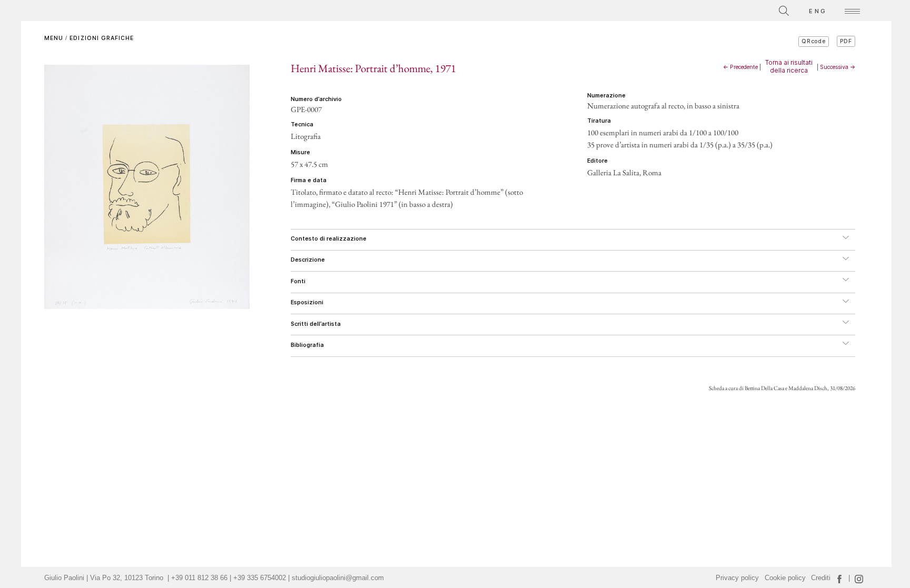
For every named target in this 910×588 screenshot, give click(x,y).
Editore (597, 160)
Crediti (820, 578)
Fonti (298, 281)
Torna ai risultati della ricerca (789, 66)
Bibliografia (307, 345)
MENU (53, 38)
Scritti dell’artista (316, 324)
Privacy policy (737, 578)
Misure (300, 152)
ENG (818, 11)
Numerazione (606, 95)
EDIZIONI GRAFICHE (102, 38)
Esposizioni (307, 302)
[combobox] (737, 9)
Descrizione (308, 259)
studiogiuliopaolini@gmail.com (338, 578)
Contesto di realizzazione (329, 238)
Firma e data (309, 180)
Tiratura (599, 120)
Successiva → (837, 67)
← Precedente (740, 67)
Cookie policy (785, 578)
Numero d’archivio (316, 99)
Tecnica (302, 124)
